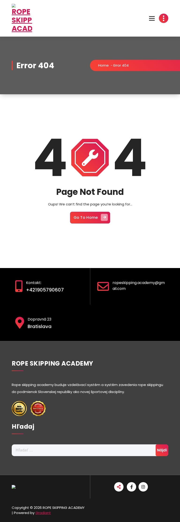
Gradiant (43, 512)
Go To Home (86, 217)
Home (103, 65)
